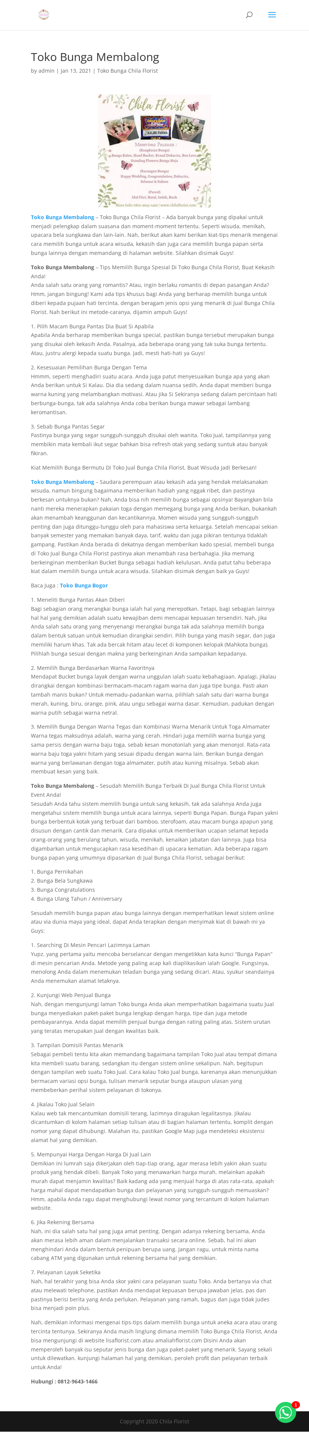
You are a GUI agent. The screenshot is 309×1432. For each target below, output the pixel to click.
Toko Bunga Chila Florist (127, 70)
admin (46, 70)
